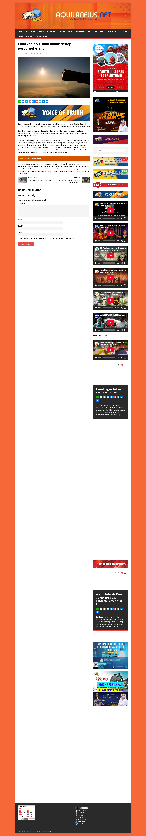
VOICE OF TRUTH (65, 32)
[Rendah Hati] (110, 373)
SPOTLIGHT (98, 32)
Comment (21, 204)
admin (33, 53)
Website (21, 232)
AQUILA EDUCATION (25, 36)
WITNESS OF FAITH (83, 32)
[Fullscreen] (125, 218)
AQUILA (124, 32)
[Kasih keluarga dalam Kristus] (110, 442)
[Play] (96, 218)
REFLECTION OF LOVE (47, 32)
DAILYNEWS (30, 32)
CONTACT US (112, 32)
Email (20, 226)
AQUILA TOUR (42, 36)
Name (20, 220)
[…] (119, 553)
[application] (110, 211)
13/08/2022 (24, 53)
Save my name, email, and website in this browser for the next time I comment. (47, 238)
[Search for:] (110, 150)
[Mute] (122, 218)
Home (19, 32)
